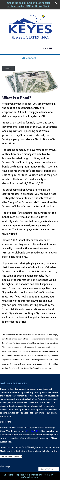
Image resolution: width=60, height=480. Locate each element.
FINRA (30, 431)
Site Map (5, 466)
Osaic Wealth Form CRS (13, 383)
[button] (47, 48)
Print (8, 68)
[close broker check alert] (55, 3)
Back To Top (47, 469)
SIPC (37, 431)
